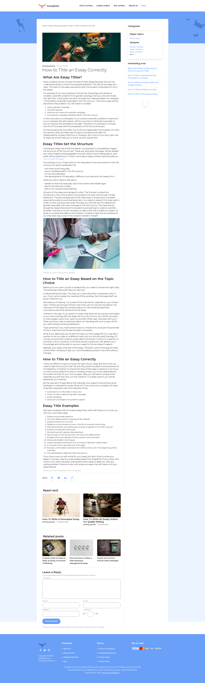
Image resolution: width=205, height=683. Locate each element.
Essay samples (136, 52)
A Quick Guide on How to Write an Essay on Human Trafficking (54, 560)
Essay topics (135, 38)
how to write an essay (53, 159)
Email (85, 601)
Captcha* (86, 610)
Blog (143, 5)
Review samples (137, 47)
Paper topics (137, 34)
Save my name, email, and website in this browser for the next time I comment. (74, 627)
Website (45, 610)
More (131, 54)
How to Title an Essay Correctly (142, 89)
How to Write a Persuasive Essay (143, 94)
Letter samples (136, 49)
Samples (134, 42)
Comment (46, 578)
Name (45, 601)
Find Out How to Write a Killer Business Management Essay (81, 560)
